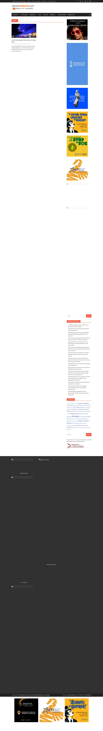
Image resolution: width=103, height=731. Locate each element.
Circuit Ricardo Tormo (84, 405)
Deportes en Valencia (24, 473)
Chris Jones (75, 405)
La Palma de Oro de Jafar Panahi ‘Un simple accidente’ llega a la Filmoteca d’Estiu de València (78, 354)
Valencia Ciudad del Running (78, 427)
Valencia (78, 425)
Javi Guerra (73, 411)
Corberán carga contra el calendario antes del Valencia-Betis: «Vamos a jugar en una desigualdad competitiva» (79, 378)
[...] (20, 51)
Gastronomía (62, 14)
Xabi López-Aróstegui (86, 427)
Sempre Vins (71, 14)
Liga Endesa (78, 413)
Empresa (52, 14)
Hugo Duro (82, 409)
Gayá (75, 409)
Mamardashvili (84, 413)
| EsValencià (24, 14)
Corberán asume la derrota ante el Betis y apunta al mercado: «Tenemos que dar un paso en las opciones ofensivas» (79, 359)
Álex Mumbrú (69, 429)
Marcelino (69, 416)
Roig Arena (81, 421)
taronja (74, 425)
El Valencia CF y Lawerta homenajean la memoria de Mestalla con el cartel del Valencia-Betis (77, 387)
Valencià (15, 14)
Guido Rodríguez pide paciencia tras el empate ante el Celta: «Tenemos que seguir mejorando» (78, 393)
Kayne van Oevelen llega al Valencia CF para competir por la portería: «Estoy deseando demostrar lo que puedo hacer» (78, 373)
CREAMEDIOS (88, 695)
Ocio (39, 14)
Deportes (32, 14)
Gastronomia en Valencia (51, 564)
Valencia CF (70, 427)
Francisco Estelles (26, 43)
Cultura (45, 14)
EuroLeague (72, 409)
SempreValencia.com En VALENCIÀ (19, 1)
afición (68, 403)
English (33, 1)
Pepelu (73, 419)
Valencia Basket (84, 425)
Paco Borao (81, 416)
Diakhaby (85, 407)
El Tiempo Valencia (51, 1)
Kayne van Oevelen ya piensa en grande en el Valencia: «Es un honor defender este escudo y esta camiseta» (79, 349)
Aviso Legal (44, 1)
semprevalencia (71, 695)
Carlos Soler (70, 405)
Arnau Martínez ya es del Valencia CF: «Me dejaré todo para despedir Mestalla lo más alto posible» (78, 343)
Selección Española (82, 423)
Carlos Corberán (83, 403)
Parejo (85, 416)
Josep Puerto (79, 411)
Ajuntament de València (73, 403)
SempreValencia (69, 425)
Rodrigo (76, 421)
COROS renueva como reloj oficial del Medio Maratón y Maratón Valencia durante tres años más (78, 334)
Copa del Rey (76, 407)
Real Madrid (73, 421)
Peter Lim (75, 419)
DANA (81, 407)
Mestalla (75, 416)
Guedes (78, 409)
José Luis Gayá (86, 411)
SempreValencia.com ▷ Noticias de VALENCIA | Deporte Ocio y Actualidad (34, 695)
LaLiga (72, 413)
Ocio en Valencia (24, 582)
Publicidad (38, 1)
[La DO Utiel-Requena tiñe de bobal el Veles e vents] (24, 30)
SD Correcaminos (75, 423)
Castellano (29, 1)
